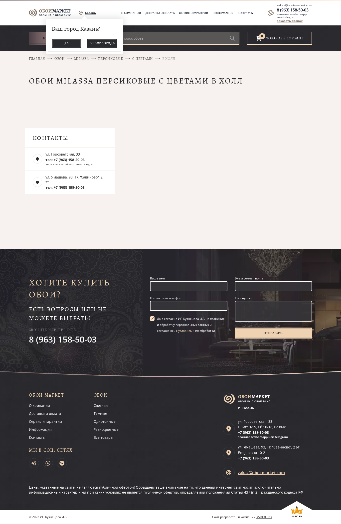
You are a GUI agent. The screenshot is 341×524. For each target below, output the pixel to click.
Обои (59, 58)
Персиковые (110, 58)
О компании (131, 13)
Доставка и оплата (160, 13)
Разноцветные (106, 429)
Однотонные (105, 421)
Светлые (101, 405)
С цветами (142, 58)
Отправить (273, 333)
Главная (37, 58)
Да (66, 43)
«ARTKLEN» (264, 517)
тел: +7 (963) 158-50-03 (65, 159)
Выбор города (102, 43)
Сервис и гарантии (193, 13)
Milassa (81, 58)
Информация (222, 13)
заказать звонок (290, 21)
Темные (100, 413)
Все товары (103, 437)
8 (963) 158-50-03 (293, 10)
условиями (186, 331)
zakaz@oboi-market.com (294, 5)
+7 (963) (253, 432)
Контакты (246, 13)
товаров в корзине (285, 38)
